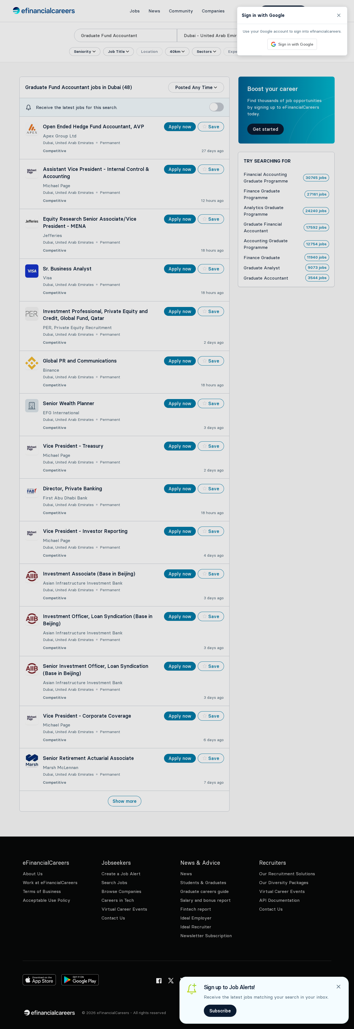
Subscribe (220, 1011)
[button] (177, 514)
